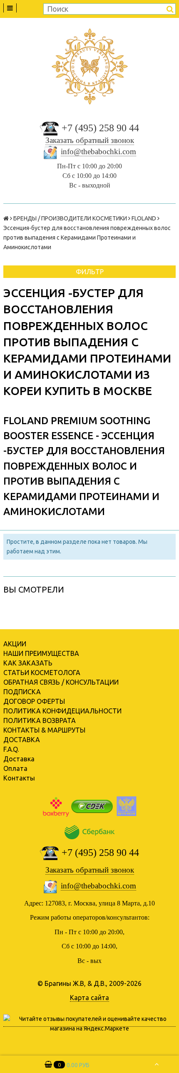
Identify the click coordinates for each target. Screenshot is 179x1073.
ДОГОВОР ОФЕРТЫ (34, 701)
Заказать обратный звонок (89, 140)
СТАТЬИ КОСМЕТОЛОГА (41, 672)
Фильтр (90, 271)
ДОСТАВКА (21, 739)
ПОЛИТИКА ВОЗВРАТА (39, 720)
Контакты (19, 778)
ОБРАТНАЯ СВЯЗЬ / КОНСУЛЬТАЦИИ (61, 682)
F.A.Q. (11, 749)
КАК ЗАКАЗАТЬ (27, 663)
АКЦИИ (14, 644)
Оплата (15, 768)
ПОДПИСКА (22, 691)
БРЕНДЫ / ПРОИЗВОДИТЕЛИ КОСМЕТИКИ (70, 218)
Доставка (19, 759)
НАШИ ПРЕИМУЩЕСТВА (41, 653)
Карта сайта (89, 997)
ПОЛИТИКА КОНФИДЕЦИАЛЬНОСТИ (62, 711)
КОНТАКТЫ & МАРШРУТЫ (44, 730)
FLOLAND (144, 218)
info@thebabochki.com (98, 151)
